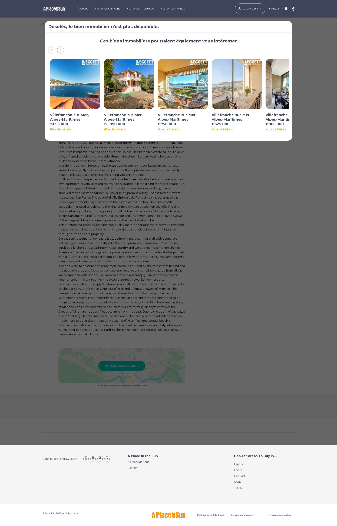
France (238, 470)
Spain (237, 482)
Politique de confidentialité (210, 515)
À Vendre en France (173, 8)
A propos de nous (138, 462)
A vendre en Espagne (107, 8)
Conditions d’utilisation (242, 515)
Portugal (239, 476)
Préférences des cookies (279, 515)
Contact (132, 468)
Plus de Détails (60, 129)
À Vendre (82, 8)
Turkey (238, 488)
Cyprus (238, 464)
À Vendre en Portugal (140, 8)
